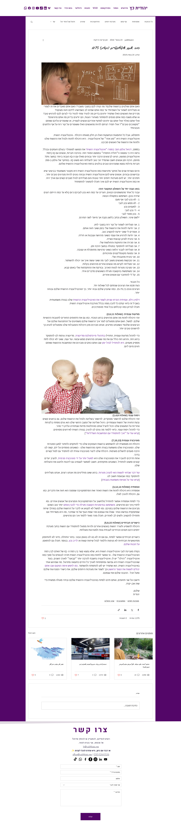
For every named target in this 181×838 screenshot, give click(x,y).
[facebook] (29, 8)
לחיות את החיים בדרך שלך (56, 664)
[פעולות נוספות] (43, 40)
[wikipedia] (49, 8)
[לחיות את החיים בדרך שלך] (47, 648)
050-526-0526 (101, 754)
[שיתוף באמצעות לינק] (119, 610)
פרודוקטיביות (95, 22)
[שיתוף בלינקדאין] (125, 610)
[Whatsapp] (80, 759)
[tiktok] (41, 8)
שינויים (82, 22)
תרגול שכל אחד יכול (67, 22)
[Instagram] (95, 759)
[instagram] (33, 8)
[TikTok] (75, 759)
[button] (31, 22)
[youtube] (37, 8)
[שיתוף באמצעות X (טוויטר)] (132, 610)
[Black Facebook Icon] (85, 759)
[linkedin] (45, 8)
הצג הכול (31, 633)
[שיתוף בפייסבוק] (138, 610)
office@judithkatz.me (82, 754)
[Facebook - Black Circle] (90, 759)
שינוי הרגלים (109, 601)
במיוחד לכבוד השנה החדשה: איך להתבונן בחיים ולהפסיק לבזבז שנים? (134, 665)
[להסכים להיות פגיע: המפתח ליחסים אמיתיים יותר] (90, 648)
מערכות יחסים (110, 22)
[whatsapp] (25, 8)
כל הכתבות (149, 22)
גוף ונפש (124, 22)
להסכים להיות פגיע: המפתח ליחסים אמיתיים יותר (92, 664)
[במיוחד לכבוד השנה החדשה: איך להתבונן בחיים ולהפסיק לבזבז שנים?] (133, 648)
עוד (54, 22)
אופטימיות (135, 22)
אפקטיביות (121, 601)
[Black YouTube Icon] (105, 759)
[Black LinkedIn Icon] (100, 759)
